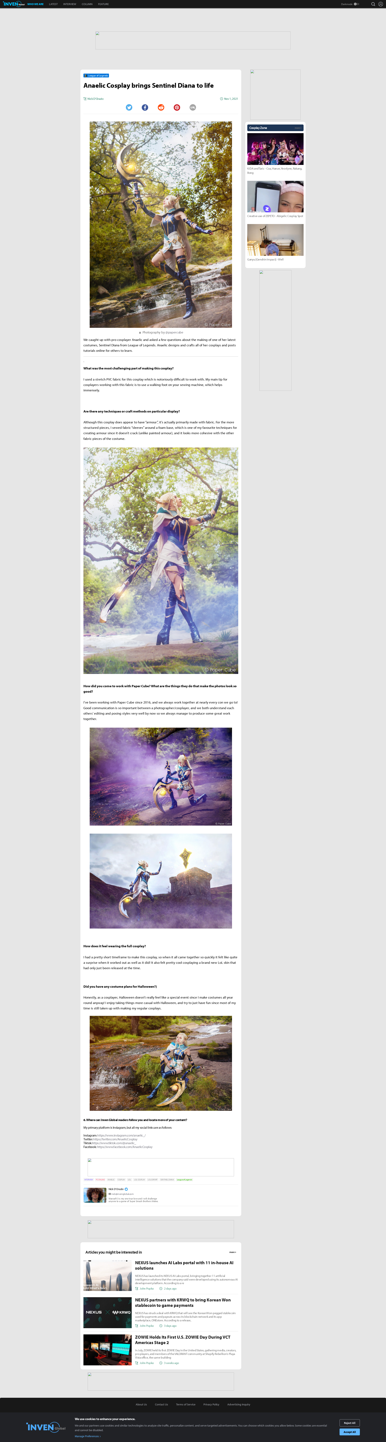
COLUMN (87, 4)
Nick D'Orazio (116, 1189)
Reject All (349, 1423)
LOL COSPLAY (139, 1179)
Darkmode (347, 4)
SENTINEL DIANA (167, 1179)
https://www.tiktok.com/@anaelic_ (114, 1143)
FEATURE (103, 4)
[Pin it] (177, 107)
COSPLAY (121, 1179)
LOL (129, 1179)
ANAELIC (111, 1179)
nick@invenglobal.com (123, 1193)
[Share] (145, 107)
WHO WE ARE (35, 4)
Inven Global (14, 4)
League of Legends (184, 1179)
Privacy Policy (211, 1404)
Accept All (350, 1432)
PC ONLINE (100, 1179)
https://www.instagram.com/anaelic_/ (121, 1135)
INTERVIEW (69, 4)
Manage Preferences (87, 1436)
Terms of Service (185, 1404)
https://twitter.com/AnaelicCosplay (115, 1139)
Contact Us (161, 1404)
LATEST (53, 4)
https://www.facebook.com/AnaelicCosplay (125, 1147)
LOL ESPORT (152, 1179)
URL (192, 107)
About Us (141, 1404)
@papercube (174, 332)
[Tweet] (129, 107)
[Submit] (161, 107)
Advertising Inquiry (238, 1404)
